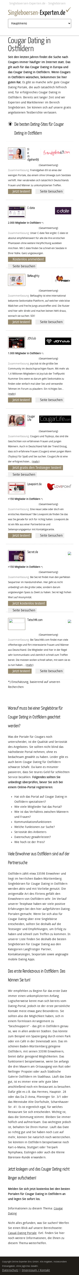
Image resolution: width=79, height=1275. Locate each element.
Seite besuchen (51, 191)
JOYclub (31, 338)
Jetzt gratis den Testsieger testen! (37, 468)
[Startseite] (39, 12)
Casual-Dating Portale (22, 1233)
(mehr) (12, 393)
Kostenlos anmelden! (28, 259)
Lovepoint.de (34, 484)
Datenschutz (10, 1270)
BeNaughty (33, 275)
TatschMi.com (35, 620)
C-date (31, 208)
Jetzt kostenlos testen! (29, 603)
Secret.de (32, 552)
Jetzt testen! (21, 191)
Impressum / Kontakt (36, 1270)
